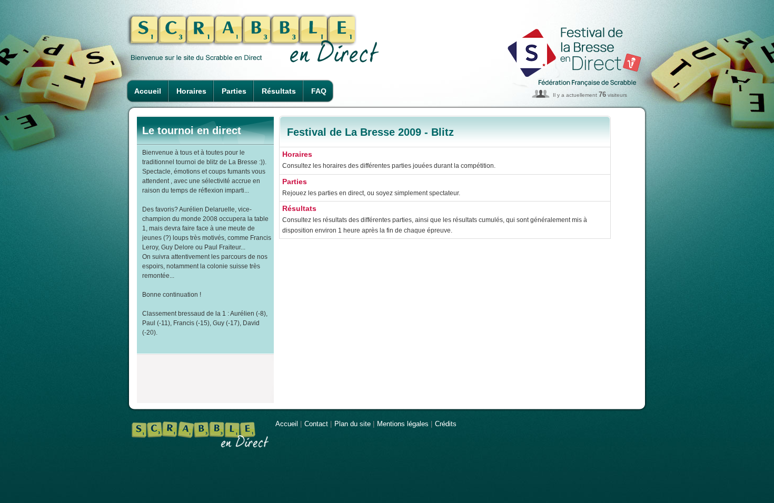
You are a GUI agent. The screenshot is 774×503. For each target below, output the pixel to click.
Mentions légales (403, 424)
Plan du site (352, 424)
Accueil (147, 91)
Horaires (191, 91)
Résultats (279, 91)
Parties (234, 91)
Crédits (446, 424)
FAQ (318, 91)
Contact (316, 424)
